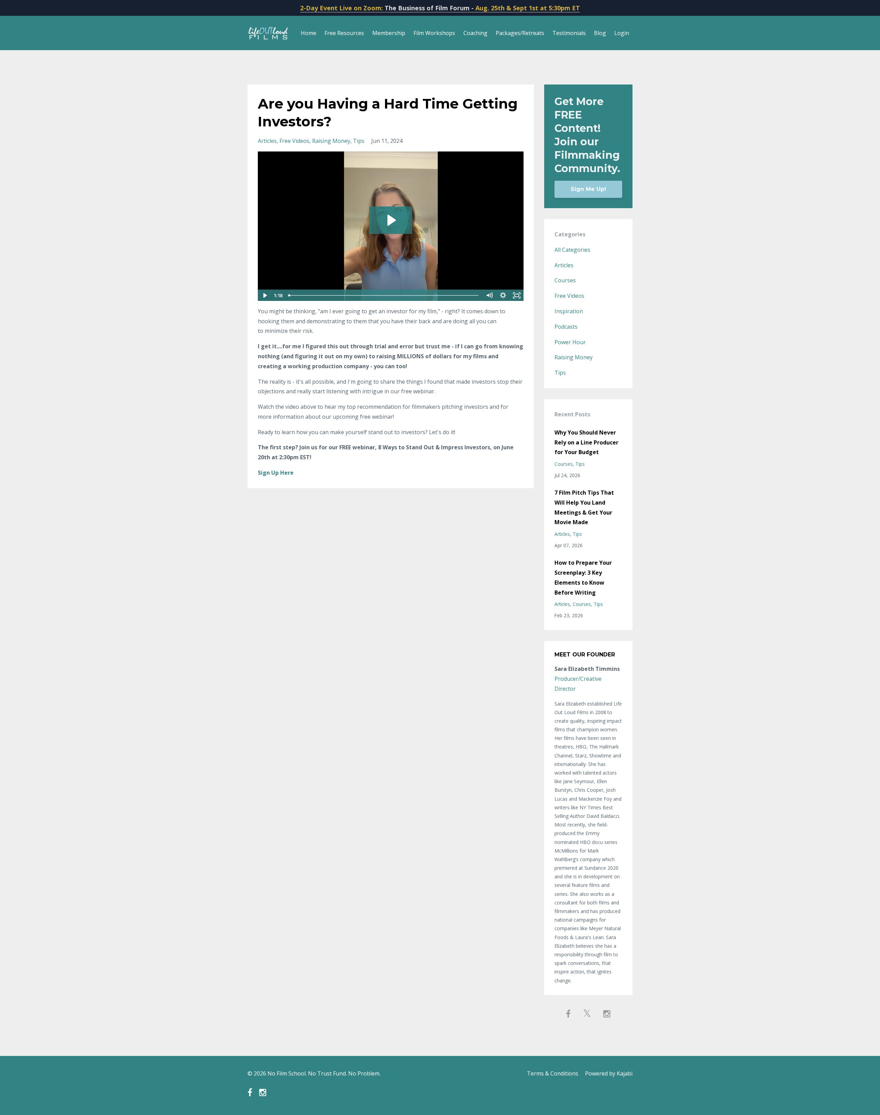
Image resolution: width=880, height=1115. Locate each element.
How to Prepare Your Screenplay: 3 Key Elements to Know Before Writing (583, 577)
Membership (388, 33)
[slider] (384, 295)
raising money (331, 141)
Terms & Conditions (552, 1073)
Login (621, 33)
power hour (570, 342)
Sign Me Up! (588, 189)
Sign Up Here (276, 472)
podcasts (566, 326)
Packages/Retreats (520, 33)
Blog (600, 33)
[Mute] (489, 295)
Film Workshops (434, 33)
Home (308, 33)
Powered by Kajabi (608, 1073)
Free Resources (344, 33)
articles (267, 141)
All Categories (572, 250)
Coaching (475, 33)
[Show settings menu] (503, 295)
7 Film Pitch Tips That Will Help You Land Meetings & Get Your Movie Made (584, 507)
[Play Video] (264, 295)
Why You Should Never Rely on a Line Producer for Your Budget (586, 442)
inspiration (568, 311)
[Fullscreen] (517, 295)
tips (358, 141)
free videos (294, 141)
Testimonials (569, 33)
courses (565, 280)
